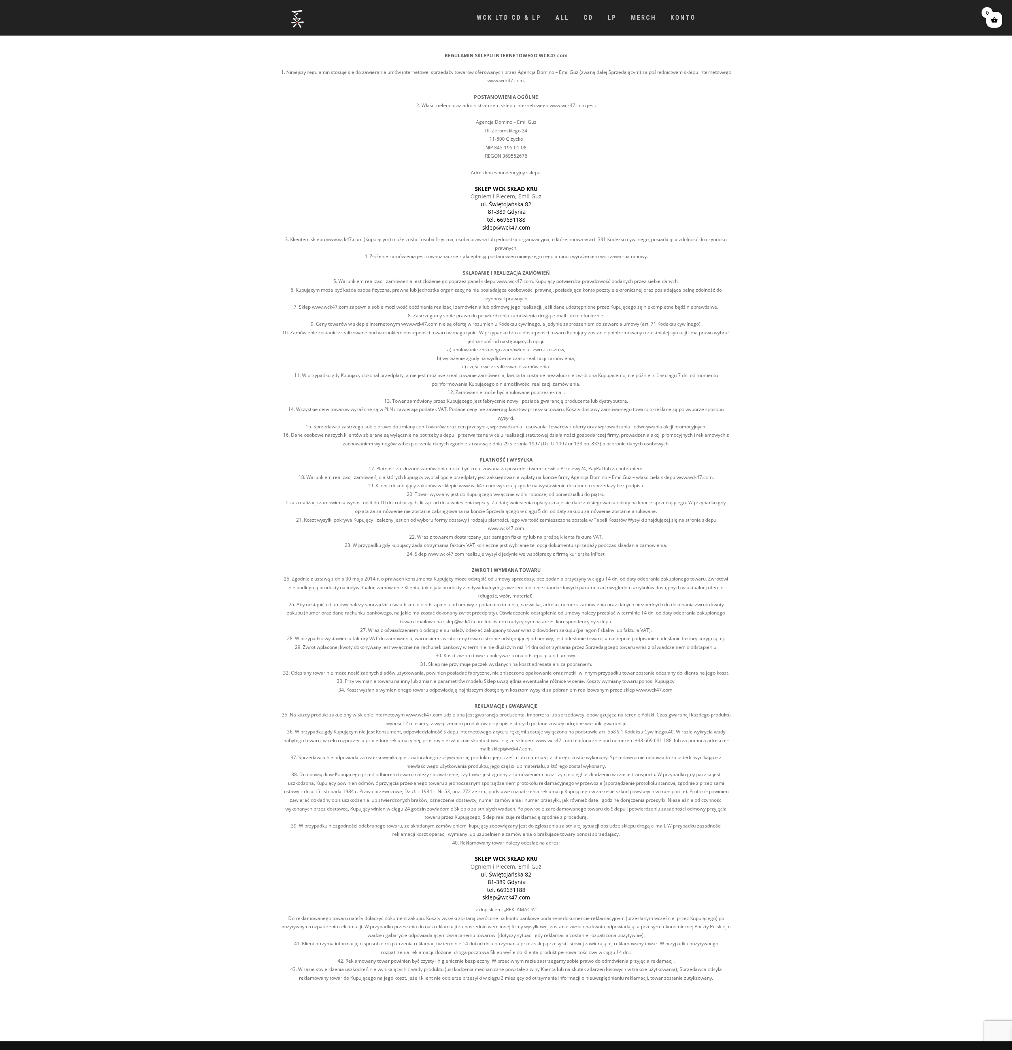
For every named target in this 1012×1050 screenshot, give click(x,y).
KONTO (683, 17)
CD (588, 17)
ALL (562, 17)
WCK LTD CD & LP (509, 17)
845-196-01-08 (510, 147)
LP (612, 17)
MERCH (643, 17)
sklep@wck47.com (506, 227)
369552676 (514, 156)
